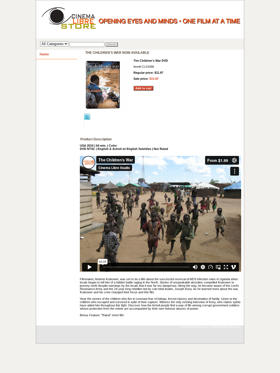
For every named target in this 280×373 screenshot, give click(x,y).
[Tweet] (87, 118)
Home (44, 54)
